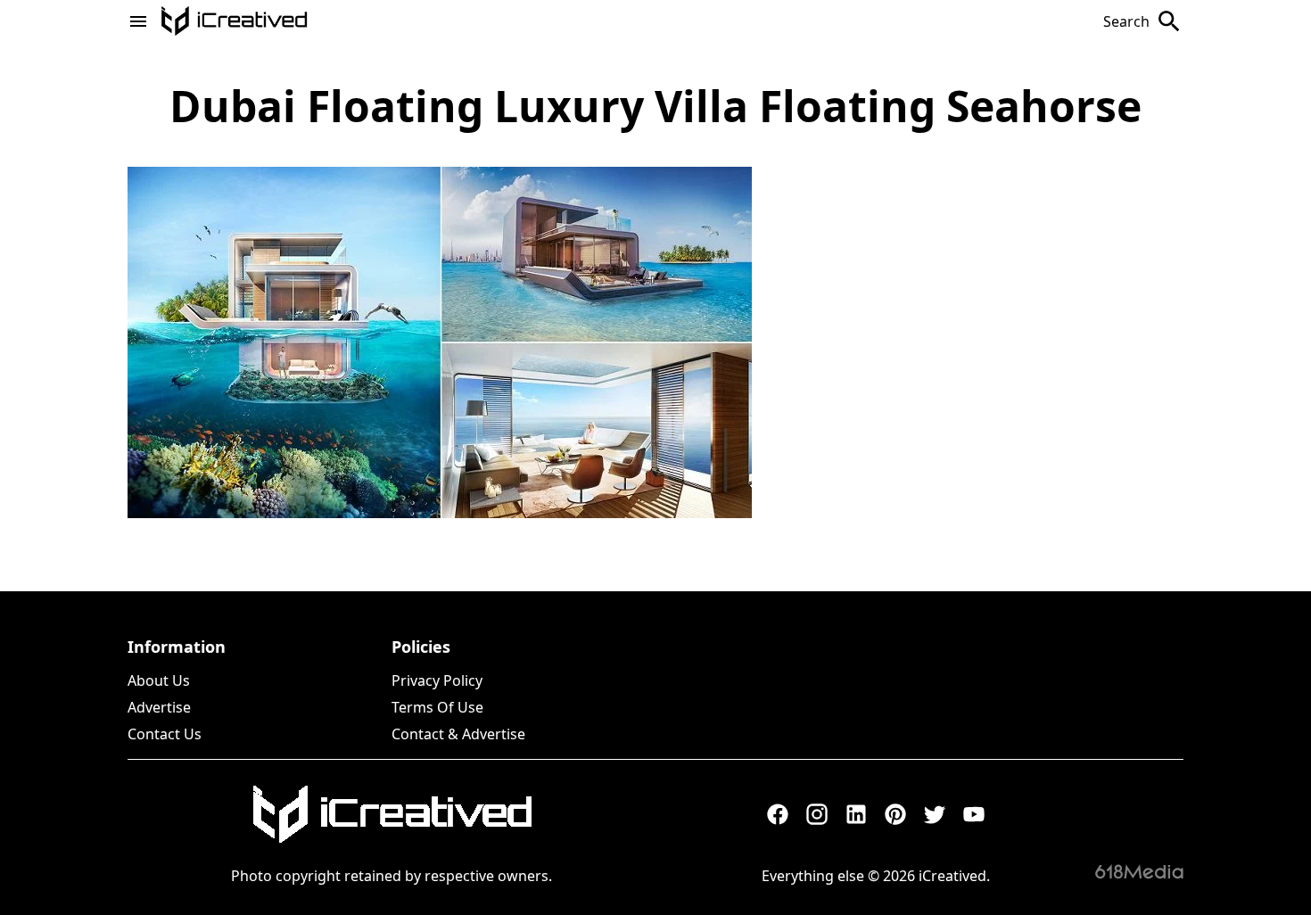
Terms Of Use (437, 707)
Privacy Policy (437, 680)
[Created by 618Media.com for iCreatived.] (1139, 871)
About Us (159, 680)
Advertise (159, 707)
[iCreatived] (391, 814)
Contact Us (165, 734)
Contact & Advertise (458, 734)
